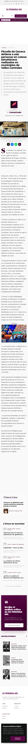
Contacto (16, 706)
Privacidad (5, 738)
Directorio (16, 708)
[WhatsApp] (15, 144)
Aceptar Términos (18, 739)
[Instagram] (9, 4)
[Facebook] (7, 4)
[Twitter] (4, 4)
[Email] (23, 4)
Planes (3, 716)
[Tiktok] (14, 4)
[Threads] (11, 4)
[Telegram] (18, 4)
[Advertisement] (14, 33)
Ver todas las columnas (14, 586)
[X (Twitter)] (8, 144)
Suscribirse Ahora (14, 625)
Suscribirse (20, 16)
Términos (4, 708)
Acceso (4, 718)
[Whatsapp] (21, 4)
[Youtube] (16, 4)
